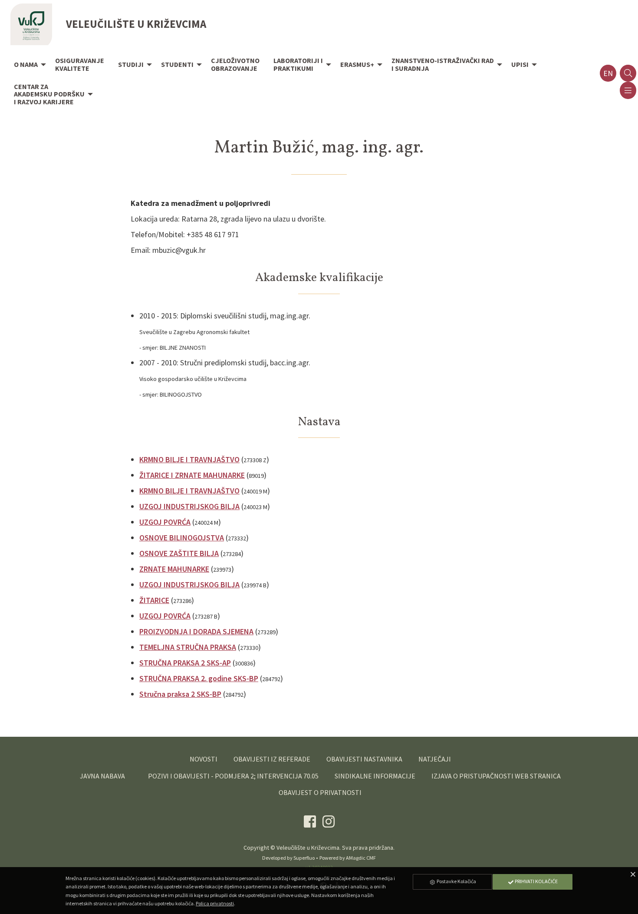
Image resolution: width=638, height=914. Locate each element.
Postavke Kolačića (456, 881)
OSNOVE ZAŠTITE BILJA (179, 553)
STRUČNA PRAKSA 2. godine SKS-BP (198, 678)
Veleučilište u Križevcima (307, 847)
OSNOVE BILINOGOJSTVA (181, 538)
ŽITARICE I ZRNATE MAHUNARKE (192, 475)
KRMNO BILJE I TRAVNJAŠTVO (189, 459)
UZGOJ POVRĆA (165, 522)
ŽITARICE (154, 600)
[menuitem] (27, 65)
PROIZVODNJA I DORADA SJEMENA (196, 631)
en (608, 73)
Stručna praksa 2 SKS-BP (180, 694)
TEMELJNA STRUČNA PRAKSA (187, 647)
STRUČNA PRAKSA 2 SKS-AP (185, 663)
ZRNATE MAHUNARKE (174, 569)
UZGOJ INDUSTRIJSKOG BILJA (189, 506)
